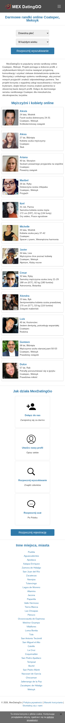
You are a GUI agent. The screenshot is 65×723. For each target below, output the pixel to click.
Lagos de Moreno (31, 587)
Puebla (31, 552)
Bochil (31, 666)
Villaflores (31, 626)
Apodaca (31, 560)
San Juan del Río (31, 571)
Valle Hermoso (31, 603)
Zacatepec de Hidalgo (31, 685)
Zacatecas (31, 575)
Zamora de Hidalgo (31, 567)
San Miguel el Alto (31, 642)
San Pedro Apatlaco (31, 658)
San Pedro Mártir (31, 669)
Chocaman (31, 677)
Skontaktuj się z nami (32, 705)
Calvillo (31, 646)
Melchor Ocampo (31, 622)
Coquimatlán (31, 654)
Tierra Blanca (31, 607)
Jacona (31, 595)
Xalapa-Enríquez (31, 563)
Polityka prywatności (32, 702)
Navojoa (31, 579)
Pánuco (31, 615)
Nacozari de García (31, 673)
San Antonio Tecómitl (31, 638)
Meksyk (31, 689)
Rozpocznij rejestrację (32, 532)
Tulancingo (31, 583)
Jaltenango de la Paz (31, 681)
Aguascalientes (31, 556)
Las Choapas (31, 611)
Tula (31, 634)
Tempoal (31, 662)
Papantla (31, 599)
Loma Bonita (31, 630)
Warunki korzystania (53, 702)
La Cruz (31, 650)
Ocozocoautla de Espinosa (31, 618)
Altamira (31, 591)
